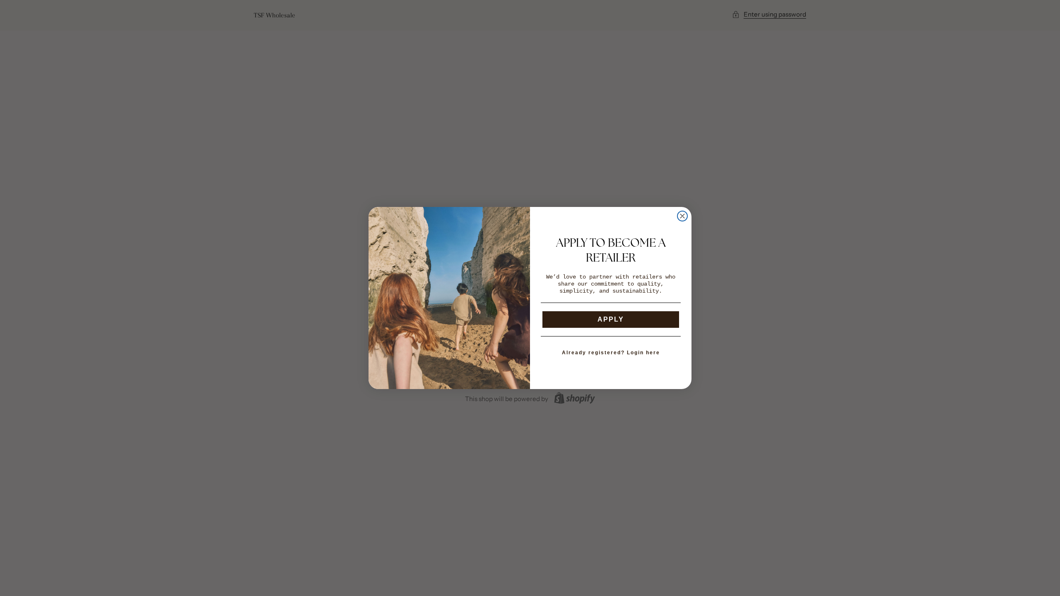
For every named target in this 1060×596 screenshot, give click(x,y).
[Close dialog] (682, 216)
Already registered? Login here (611, 353)
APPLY (610, 319)
